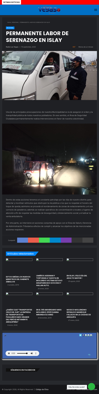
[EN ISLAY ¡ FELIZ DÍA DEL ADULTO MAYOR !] (80, 265)
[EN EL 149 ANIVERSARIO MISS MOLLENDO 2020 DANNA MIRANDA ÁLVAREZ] (49, 299)
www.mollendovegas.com (86, 389)
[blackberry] (89, 336)
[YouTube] (60, 389)
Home (9, 22)
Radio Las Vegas (12, 47)
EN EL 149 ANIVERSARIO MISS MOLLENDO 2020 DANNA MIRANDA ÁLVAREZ (48, 312)
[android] (91, 336)
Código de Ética (42, 389)
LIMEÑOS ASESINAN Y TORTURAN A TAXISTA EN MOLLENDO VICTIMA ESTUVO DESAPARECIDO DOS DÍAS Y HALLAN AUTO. (49, 280)
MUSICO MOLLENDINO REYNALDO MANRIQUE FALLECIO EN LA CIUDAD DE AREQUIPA (79, 313)
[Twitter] (80, 336)
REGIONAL (15, 22)
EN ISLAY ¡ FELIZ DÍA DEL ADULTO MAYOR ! (77, 276)
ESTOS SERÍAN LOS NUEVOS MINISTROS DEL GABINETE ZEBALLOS (18, 279)
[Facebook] (83, 336)
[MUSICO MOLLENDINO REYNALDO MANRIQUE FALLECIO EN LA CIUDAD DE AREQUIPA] (80, 299)
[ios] (86, 336)
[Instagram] (63, 389)
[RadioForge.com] (89, 355)
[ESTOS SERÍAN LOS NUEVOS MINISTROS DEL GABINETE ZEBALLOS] (19, 266)
